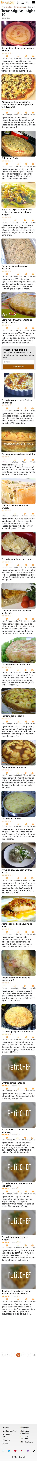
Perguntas (6, 1440)
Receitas (6, 1428)
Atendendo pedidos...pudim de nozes (16, 925)
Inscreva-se (18, 366)
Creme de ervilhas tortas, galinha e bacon (17, 49)
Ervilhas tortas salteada (13, 1083)
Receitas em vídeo (9, 1431)
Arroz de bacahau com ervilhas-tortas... (17, 871)
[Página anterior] (7, 1355)
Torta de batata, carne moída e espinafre (16, 1184)
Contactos (25, 1428)
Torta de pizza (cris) (11, 818)
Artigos (5, 1443)
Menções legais (27, 1442)
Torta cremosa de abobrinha (15, 664)
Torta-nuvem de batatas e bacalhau (14, 267)
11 (23, 1355)
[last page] (34, 1355)
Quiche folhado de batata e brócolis (14, 506)
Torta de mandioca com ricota (16, 559)
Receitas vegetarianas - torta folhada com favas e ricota (15, 1292)
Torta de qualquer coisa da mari (17, 1031)
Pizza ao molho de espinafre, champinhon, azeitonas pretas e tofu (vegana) (17, 104)
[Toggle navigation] (33, 2)
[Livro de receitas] (18, 2)
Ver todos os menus (6, 1436)
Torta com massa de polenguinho (18, 454)
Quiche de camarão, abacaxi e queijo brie (16, 611)
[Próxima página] (29, 1355)
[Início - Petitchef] (2, 7)
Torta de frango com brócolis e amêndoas (16, 401)
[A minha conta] (22, 2)
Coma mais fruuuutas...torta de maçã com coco (16, 321)
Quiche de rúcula (9, 158)
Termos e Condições (24, 1437)
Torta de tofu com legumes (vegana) (14, 1238)
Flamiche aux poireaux (12, 716)
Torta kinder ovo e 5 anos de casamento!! (15, 978)
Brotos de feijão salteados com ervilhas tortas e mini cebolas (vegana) (16, 212)
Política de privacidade (24, 1432)
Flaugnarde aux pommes (13, 767)
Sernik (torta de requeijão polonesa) (14, 1130)
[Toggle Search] (27, 2)
